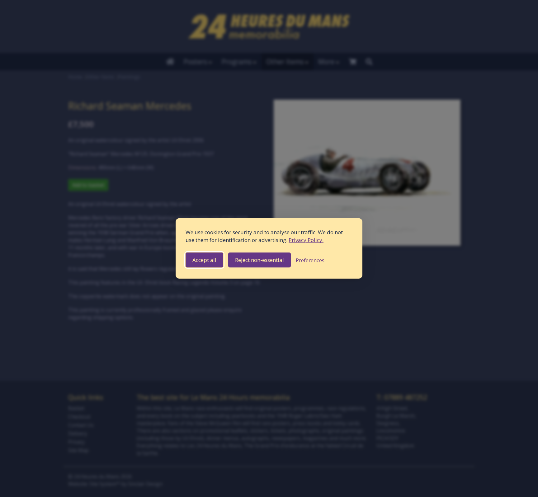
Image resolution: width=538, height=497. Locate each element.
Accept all (204, 260)
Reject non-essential (259, 260)
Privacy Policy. (306, 240)
